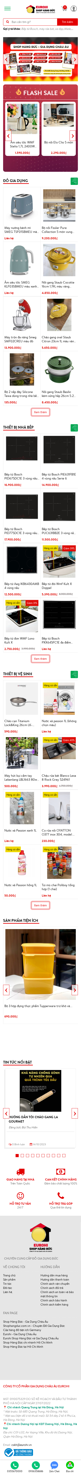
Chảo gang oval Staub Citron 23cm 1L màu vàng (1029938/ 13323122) (59, 339)
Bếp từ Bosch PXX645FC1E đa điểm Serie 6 (56, 640)
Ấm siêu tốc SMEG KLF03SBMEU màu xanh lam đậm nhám (20, 284)
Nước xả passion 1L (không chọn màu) (59, 723)
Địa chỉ (70, 1471)
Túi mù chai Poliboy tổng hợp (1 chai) (58, 887)
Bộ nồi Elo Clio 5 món (58, 142)
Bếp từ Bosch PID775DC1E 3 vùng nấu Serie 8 (20, 531)
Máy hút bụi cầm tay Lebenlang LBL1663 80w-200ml (21, 778)
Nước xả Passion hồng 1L (20, 885)
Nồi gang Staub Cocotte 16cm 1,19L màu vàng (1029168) (58, 284)
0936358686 (35, 1471)
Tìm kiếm (67, 22)
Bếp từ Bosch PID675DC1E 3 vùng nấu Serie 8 (20, 476)
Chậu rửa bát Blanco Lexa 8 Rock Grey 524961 (59, 778)
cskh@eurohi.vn (21, 1445)
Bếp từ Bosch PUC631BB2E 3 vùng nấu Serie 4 (58, 531)
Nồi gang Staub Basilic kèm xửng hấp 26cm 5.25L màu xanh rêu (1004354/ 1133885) (59, 394)
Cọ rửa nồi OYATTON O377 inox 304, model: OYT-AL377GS (57, 832)
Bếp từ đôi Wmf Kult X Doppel (57, 586)
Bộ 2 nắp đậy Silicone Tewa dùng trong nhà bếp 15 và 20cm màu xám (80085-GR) (21, 394)
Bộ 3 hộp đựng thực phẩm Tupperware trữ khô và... (38, 1006)
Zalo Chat (54, 1471)
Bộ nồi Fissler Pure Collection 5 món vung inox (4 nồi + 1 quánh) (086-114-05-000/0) (57, 230)
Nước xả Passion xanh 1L (20, 830)
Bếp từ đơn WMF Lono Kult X (19, 640)
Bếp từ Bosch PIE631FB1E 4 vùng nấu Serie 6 (59, 476)
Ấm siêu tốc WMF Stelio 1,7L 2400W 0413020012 (22, 144)
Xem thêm (40, 412)
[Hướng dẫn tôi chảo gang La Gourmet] (40, 1091)
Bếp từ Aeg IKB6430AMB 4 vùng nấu (21, 586)
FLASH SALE (40, 92)
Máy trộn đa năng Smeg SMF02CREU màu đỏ (20, 339)
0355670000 (14, 1471)
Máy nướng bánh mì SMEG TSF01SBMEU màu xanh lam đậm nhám (21, 230)
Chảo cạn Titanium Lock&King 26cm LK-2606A (18, 723)
